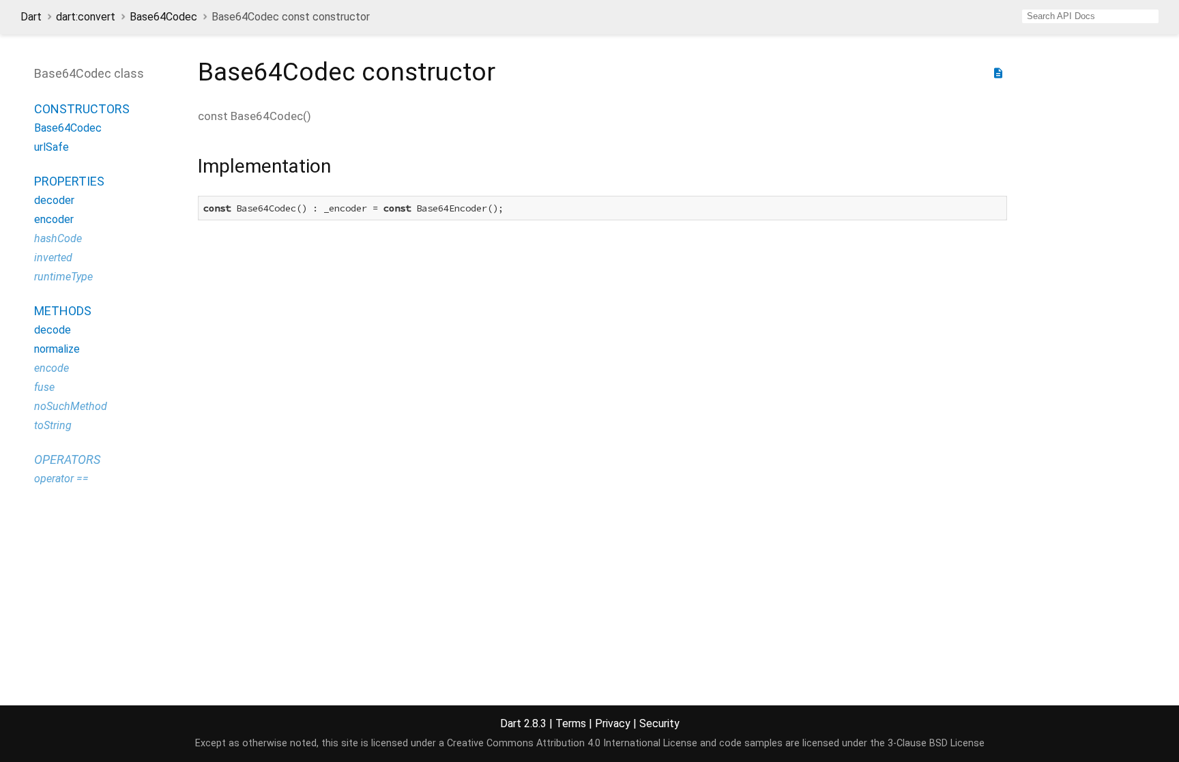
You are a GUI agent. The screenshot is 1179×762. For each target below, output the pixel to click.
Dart (31, 16)
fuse (44, 387)
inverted (53, 257)
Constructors (82, 109)
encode (51, 368)
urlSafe (51, 147)
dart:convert (85, 16)
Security (659, 723)
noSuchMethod (70, 406)
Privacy (612, 723)
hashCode (58, 238)
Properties (69, 181)
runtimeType (63, 276)
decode (52, 329)
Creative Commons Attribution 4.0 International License (572, 743)
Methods (62, 311)
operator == (61, 478)
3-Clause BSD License (936, 743)
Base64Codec (163, 16)
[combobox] (1090, 16)
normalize (57, 348)
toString (53, 425)
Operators (67, 459)
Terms (570, 723)
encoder (54, 219)
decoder (54, 200)
